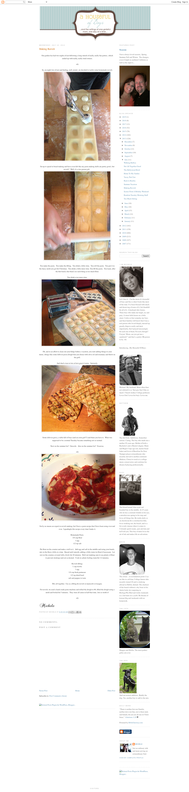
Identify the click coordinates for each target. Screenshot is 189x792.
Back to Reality (130, 180)
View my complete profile (131, 758)
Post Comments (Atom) (58, 696)
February (128, 217)
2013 (124, 138)
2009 (124, 236)
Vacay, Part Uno (130, 177)
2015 (124, 131)
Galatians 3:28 (130, 717)
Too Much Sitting (130, 198)
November (129, 145)
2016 (124, 127)
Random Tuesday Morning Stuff (136, 195)
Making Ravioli (47, 48)
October (128, 149)
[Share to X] (75, 612)
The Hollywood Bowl (132, 170)
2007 (124, 243)
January (128, 221)
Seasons (122, 49)
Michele (139, 744)
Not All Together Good (132, 166)
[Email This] (69, 612)
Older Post (111, 690)
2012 (124, 225)
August (127, 156)
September (129, 152)
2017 (124, 124)
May (126, 207)
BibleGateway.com (136, 722)
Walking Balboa (130, 162)
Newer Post (43, 690)
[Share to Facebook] (77, 612)
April (127, 210)
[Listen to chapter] (138, 717)
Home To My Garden (131, 173)
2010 (124, 233)
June (126, 203)
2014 (124, 135)
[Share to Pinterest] (80, 612)
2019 (124, 117)
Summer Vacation (130, 184)
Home (77, 690)
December (128, 141)
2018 (124, 120)
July (126, 159)
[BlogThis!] (72, 612)
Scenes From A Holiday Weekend (136, 191)
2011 (124, 229)
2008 (124, 240)
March (127, 214)
